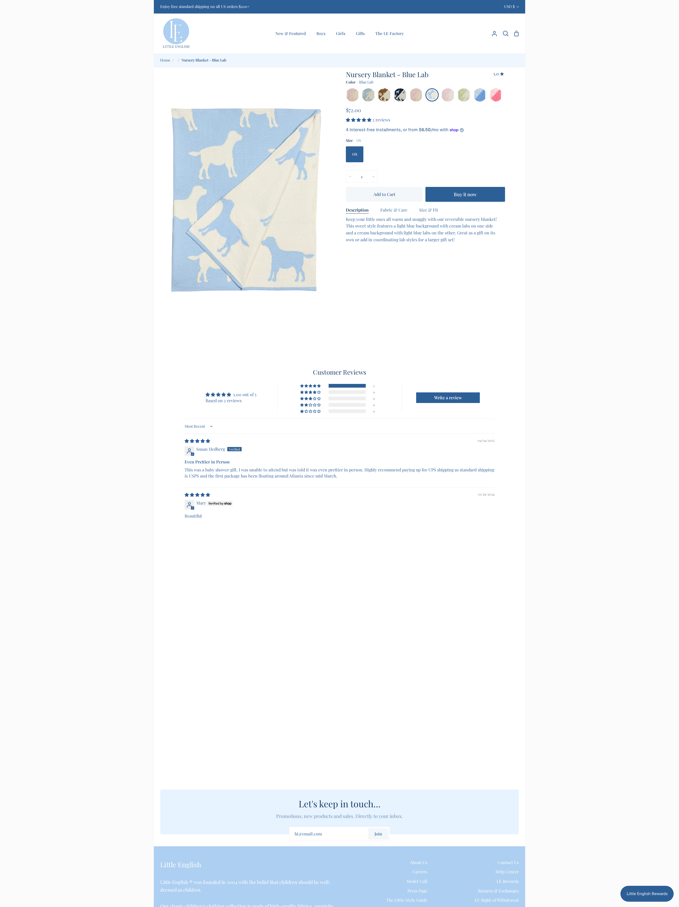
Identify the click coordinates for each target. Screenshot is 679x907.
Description (357, 210)
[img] (197, 441)
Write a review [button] (448, 397)
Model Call (417, 881)
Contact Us (508, 862)
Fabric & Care (393, 210)
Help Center (507, 871)
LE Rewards (508, 881)
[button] (359, 119)
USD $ (509, 6)
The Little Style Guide (406, 900)
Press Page (417, 890)
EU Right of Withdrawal (497, 900)
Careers (419, 871)
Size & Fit (428, 210)
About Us (418, 862)
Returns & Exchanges (498, 890)
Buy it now (465, 194)
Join (378, 833)
